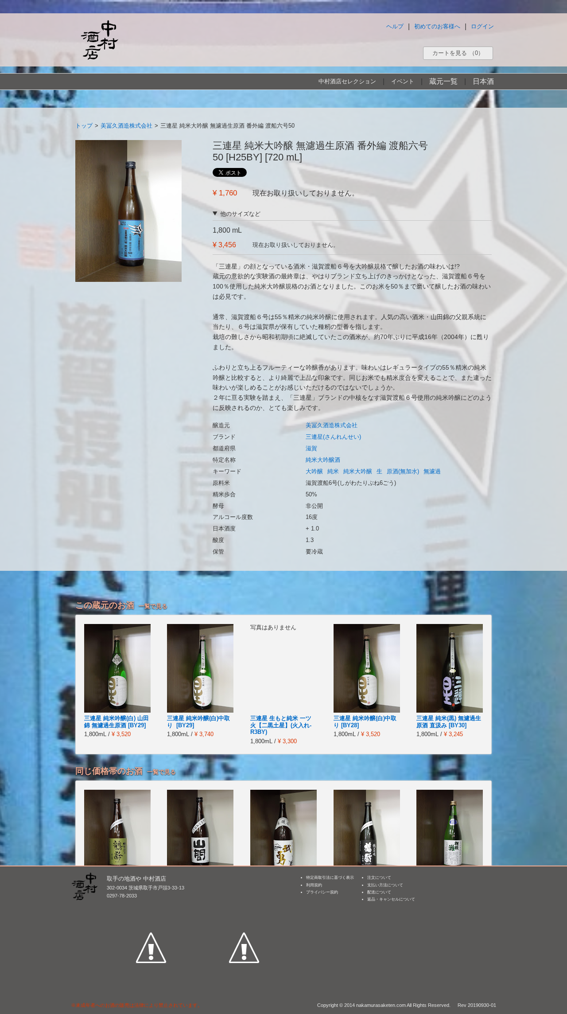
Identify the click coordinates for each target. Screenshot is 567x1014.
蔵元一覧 (443, 81)
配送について (379, 892)
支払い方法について (385, 885)
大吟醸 (314, 471)
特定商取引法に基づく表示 (330, 877)
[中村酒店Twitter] (244, 906)
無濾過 (432, 471)
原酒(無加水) (403, 471)
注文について (379, 877)
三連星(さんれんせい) (333, 436)
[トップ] (99, 39)
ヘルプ (395, 26)
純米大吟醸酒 (323, 459)
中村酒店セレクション (347, 81)
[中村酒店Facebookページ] (151, 906)
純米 (333, 471)
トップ (84, 125)
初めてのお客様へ (437, 26)
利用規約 (314, 885)
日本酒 (483, 81)
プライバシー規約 (322, 892)
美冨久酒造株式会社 (126, 125)
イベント (402, 81)
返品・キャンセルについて (391, 899)
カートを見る (458, 53)
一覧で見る (153, 606)
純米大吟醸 (357, 471)
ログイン (482, 26)
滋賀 (311, 448)
